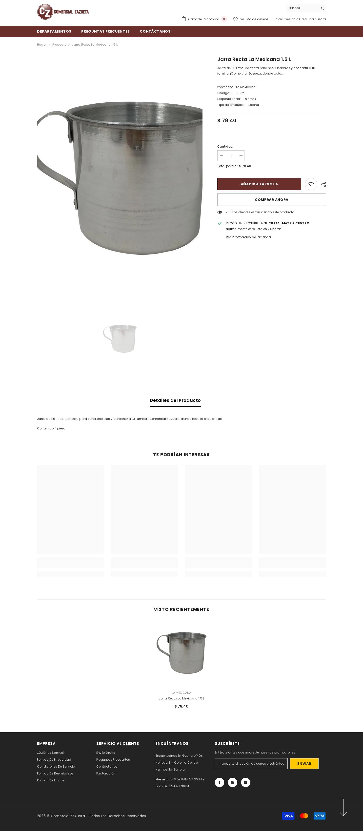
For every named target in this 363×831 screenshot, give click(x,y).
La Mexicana (246, 87)
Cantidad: (225, 146)
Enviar (304, 763)
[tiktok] (245, 782)
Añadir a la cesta (259, 184)
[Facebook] (219, 782)
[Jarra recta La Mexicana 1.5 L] (181, 653)
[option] (120, 178)
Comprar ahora (271, 199)
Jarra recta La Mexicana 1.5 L (181, 698)
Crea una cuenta (312, 19)
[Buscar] (306, 8)
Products (59, 44)
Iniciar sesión (285, 19)
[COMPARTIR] (321, 184)
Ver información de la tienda (248, 237)
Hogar (42, 44)
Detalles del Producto (175, 400)
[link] (311, 184)
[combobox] (302, 8)
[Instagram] (232, 782)
